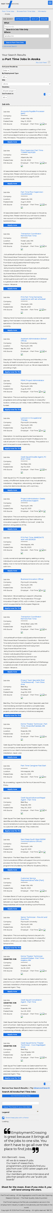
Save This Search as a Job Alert (17, 1107)
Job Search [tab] (8, 19)
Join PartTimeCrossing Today (20, 1096)
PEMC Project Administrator (32, 380)
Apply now (12, 142)
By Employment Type (10, 73)
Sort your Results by (10, 67)
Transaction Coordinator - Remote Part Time (31, 235)
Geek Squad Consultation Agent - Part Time (31, 1001)
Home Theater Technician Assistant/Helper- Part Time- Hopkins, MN (32, 958)
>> (49, 94)
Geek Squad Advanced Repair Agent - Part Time (33, 799)
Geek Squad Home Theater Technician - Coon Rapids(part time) (33, 1045)
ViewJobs (5, 87)
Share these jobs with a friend (17, 1118)
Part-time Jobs (8, 11)
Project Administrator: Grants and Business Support (33, 500)
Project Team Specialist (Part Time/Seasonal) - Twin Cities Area (33, 682)
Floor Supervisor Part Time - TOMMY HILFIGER (32, 151)
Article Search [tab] (22, 19)
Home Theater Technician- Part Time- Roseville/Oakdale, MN (34, 725)
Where (7, 32)
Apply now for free (13, 372)
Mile (3, 80)
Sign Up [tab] (35, 19)
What (6, 23)
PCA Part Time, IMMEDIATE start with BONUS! (32, 538)
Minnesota (42, 11)
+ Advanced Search (9, 46)
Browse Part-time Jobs (26, 11)
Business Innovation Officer (32, 579)
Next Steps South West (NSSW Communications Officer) (33, 840)
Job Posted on (7, 94)
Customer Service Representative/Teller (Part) (32, 879)
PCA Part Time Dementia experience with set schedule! (33, 298)
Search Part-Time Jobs (15, 42)
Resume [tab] (44, 19)
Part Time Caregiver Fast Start (33, 766)
